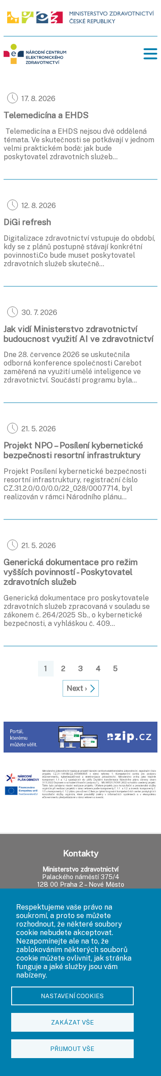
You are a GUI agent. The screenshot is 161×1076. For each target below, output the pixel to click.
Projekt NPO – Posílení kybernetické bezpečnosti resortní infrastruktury (73, 450)
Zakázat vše (72, 1022)
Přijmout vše (72, 1048)
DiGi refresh (27, 222)
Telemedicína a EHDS (46, 115)
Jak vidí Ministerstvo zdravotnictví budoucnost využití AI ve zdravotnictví (78, 334)
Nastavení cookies (72, 995)
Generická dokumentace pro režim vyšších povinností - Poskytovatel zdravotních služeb (71, 572)
